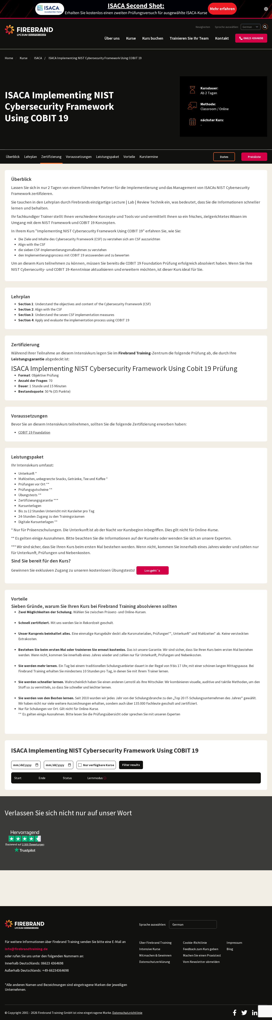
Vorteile (129, 156)
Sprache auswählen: (227, 27)
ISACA (38, 58)
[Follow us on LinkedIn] (254, 1013)
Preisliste (254, 157)
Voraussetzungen (79, 156)
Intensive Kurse (149, 949)
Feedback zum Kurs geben (200, 949)
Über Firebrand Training (155, 943)
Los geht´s (152, 570)
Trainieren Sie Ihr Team (189, 38)
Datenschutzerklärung (154, 962)
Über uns (112, 38)
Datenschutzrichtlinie (127, 1013)
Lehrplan (30, 156)
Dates (224, 157)
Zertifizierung (51, 157)
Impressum (234, 943)
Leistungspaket (107, 156)
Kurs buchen (152, 38)
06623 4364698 (253, 38)
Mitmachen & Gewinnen (155, 955)
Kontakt (222, 38)
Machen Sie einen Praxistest (202, 955)
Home (9, 58)
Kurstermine (148, 156)
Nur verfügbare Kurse (98, 765)
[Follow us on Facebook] (235, 1013)
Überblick (13, 156)
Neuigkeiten (203, 27)
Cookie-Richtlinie (195, 943)
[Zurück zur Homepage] (29, 30)
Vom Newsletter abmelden (201, 962)
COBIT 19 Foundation (34, 432)
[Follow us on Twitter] (244, 1013)
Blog (230, 949)
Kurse (131, 38)
